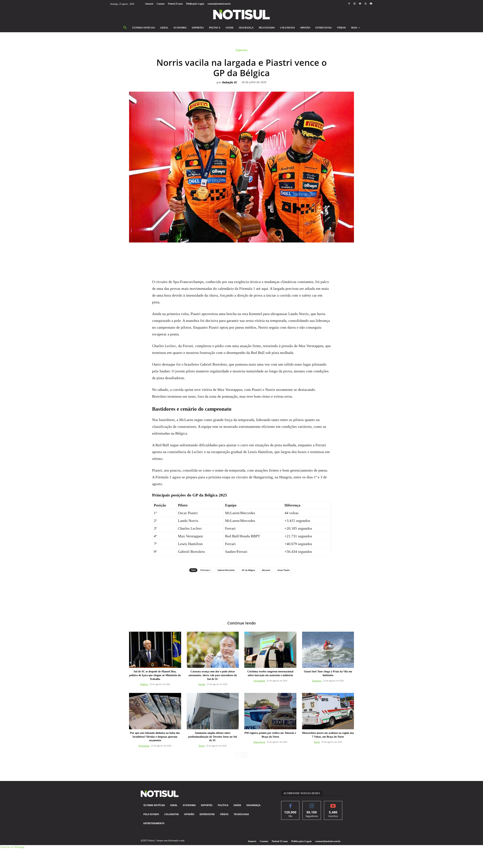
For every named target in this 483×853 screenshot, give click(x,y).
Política (144, 684)
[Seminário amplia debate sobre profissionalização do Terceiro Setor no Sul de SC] (213, 711)
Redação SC (229, 82)
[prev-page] (237, 755)
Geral (202, 745)
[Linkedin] (246, 253)
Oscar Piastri (283, 570)
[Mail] (360, 4)
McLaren (266, 570)
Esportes (241, 50)
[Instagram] (354, 4)
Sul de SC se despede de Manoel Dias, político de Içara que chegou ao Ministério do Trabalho (155, 675)
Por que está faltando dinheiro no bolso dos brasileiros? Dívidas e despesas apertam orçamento (155, 737)
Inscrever (333, 803)
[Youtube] (371, 4)
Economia (144, 745)
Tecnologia (259, 680)
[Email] (254, 253)
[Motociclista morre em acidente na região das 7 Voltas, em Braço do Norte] (328, 711)
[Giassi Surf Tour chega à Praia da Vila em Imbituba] (328, 650)
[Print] (263, 253)
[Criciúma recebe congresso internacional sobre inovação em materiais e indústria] (270, 650)
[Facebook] (349, 4)
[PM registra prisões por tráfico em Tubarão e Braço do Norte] (270, 711)
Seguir (311, 803)
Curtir (290, 803)
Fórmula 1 (205, 570)
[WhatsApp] (237, 253)
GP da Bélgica (248, 570)
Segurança (259, 742)
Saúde (201, 684)
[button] (125, 27)
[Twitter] (365, 4)
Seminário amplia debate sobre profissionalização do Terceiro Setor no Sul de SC (212, 737)
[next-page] (244, 755)
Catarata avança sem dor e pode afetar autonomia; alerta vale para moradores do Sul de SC (212, 675)
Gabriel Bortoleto (226, 570)
